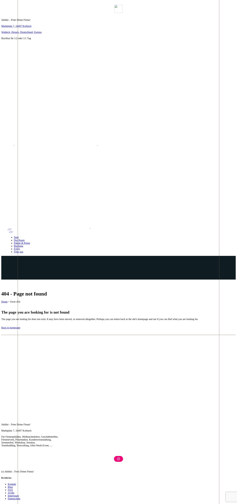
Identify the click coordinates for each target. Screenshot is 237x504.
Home (4, 301)
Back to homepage (10, 327)
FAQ (10, 490)
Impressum (13, 495)
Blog (10, 487)
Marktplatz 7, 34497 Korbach (16, 26)
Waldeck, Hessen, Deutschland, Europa (21, 32)
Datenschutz (14, 498)
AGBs (11, 492)
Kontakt (12, 484)
